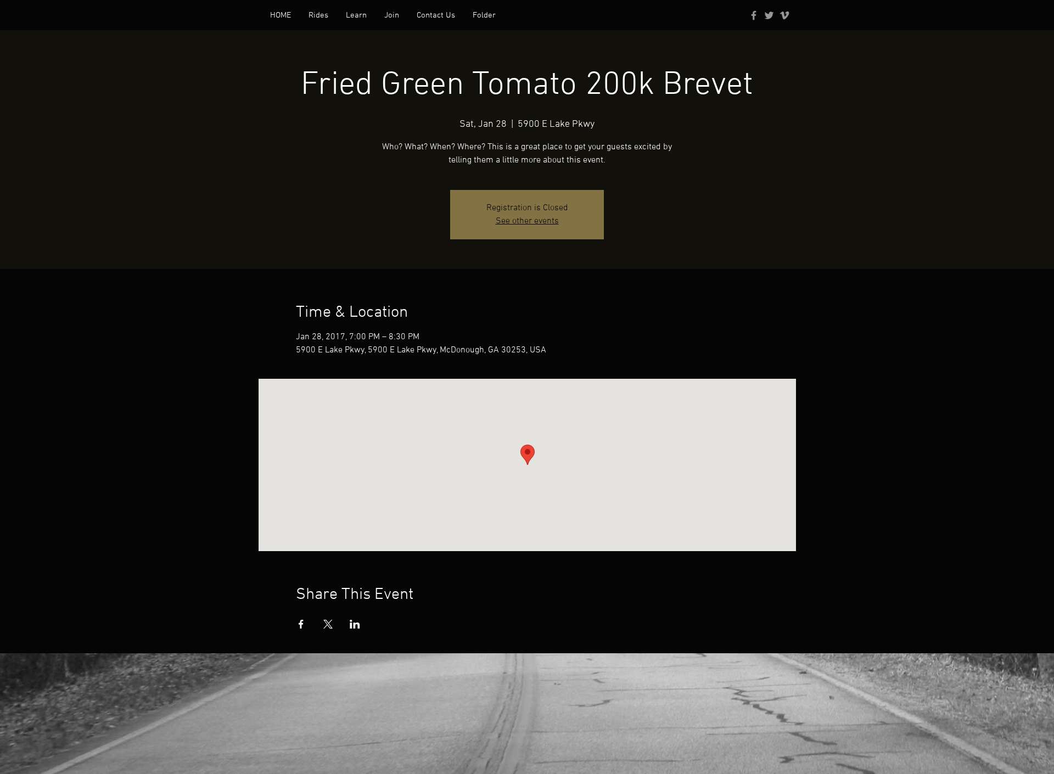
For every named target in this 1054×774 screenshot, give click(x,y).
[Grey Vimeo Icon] (784, 15)
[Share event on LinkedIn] (355, 624)
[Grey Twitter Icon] (769, 15)
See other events (527, 221)
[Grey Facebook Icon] (754, 15)
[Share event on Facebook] (301, 624)
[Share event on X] (328, 624)
